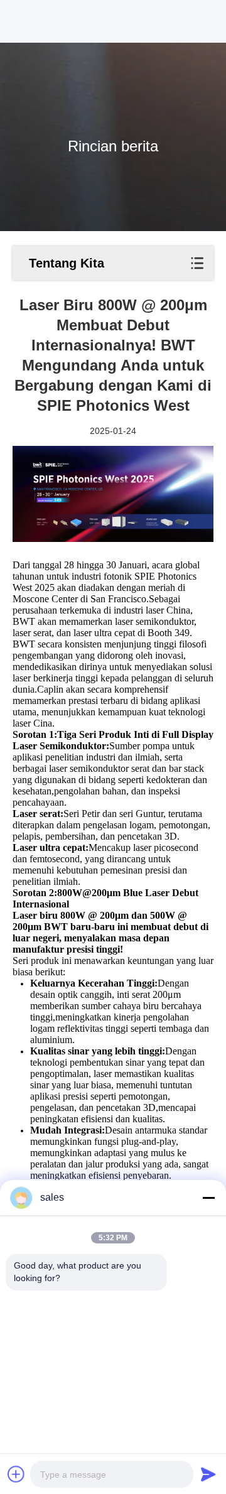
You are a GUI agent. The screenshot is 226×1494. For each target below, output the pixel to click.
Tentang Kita (66, 263)
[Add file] (16, 1474)
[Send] (208, 1474)
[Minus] (208, 1197)
